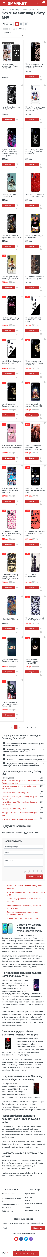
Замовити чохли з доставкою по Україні (22, 919)
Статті (27, 1200)
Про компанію (30, 1194)
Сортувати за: (7, 32)
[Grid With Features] (21, 24)
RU (6, 1253)
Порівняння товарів (32, 1210)
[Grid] (17, 24)
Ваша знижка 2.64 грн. (26, 1253)
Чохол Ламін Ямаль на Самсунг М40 (16, 793)
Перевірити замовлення (33, 1204)
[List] (25, 24)
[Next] (35, 727)
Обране (27, 1207)
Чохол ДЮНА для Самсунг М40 (14, 809)
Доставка (28, 1197)
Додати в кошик (32, 77)
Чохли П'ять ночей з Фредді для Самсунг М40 (19, 819)
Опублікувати (34, 877)
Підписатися (38, 1228)
